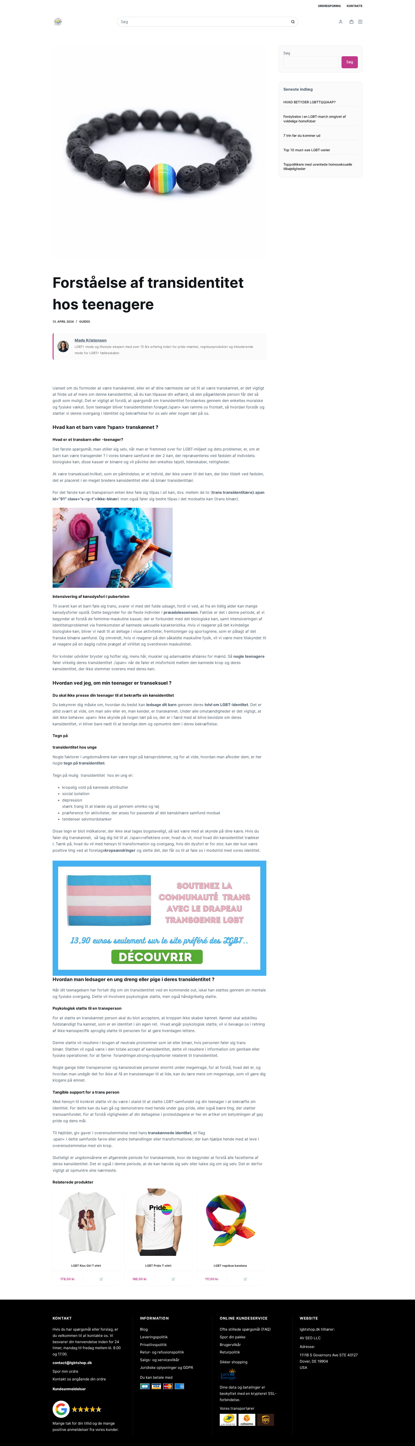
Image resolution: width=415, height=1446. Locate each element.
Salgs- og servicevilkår (159, 1360)
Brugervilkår (230, 1344)
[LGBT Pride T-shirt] (158, 1222)
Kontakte (354, 6)
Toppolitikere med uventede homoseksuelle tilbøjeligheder (317, 166)
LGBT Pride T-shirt (158, 1265)
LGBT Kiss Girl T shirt (86, 1265)
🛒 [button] (245, 1279)
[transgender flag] (159, 918)
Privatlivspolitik (153, 1344)
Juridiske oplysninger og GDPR (166, 1367)
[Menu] (360, 21)
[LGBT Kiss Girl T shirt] (86, 1222)
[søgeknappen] (292, 21)
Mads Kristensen (91, 340)
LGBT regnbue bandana (230, 1265)
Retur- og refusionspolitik (162, 1352)
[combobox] (204, 21)
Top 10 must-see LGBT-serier (306, 150)
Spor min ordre (65, 1371)
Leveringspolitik (154, 1337)
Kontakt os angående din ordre (79, 1379)
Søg (286, 53)
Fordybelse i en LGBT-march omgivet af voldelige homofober (314, 118)
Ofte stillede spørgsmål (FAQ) (245, 1329)
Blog (144, 1329)
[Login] (340, 22)
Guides (84, 321)
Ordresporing (329, 6)
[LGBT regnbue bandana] (230, 1222)
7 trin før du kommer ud (301, 135)
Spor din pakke (232, 1337)
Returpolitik (230, 1352)
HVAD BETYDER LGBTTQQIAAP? (309, 102)
